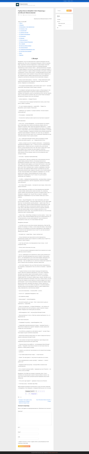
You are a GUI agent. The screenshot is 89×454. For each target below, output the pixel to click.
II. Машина (21, 25)
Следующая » (34, 393)
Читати (20, 397)
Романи (59, 25)
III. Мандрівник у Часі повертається (26, 26)
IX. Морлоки (21, 38)
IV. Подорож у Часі (23, 28)
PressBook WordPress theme (53, 452)
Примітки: (21, 55)
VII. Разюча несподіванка (24, 34)
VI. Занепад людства (23, 32)
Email (19, 432)
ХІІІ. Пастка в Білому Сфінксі (25, 45)
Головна (58, 19)
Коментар (20, 411)
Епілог (20, 53)
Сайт (19, 436)
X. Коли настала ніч (23, 40)
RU (57, 27)
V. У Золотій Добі (22, 30)
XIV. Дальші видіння (23, 47)
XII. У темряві (22, 43)
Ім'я (19, 427)
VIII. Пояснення (22, 36)
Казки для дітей (61, 23)
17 (29, 393)
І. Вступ (20, 23)
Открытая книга (24, 4)
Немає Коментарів (33, 15)
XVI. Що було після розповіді (25, 51)
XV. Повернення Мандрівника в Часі (27, 49)
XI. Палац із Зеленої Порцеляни (26, 42)
